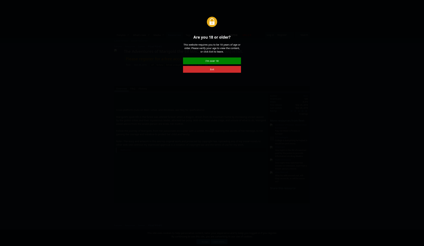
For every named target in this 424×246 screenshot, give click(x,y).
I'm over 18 (212, 60)
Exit (212, 69)
